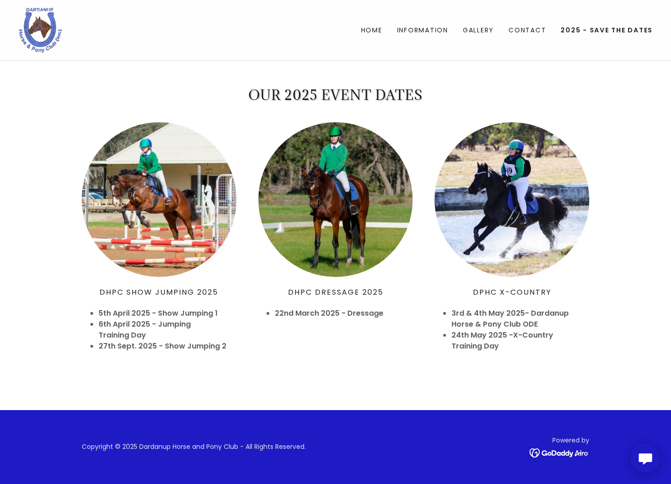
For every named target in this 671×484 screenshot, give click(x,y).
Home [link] (372, 30)
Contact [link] (527, 30)
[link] (41, 29)
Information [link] (422, 30)
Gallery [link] (478, 30)
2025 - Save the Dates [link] (607, 30)
